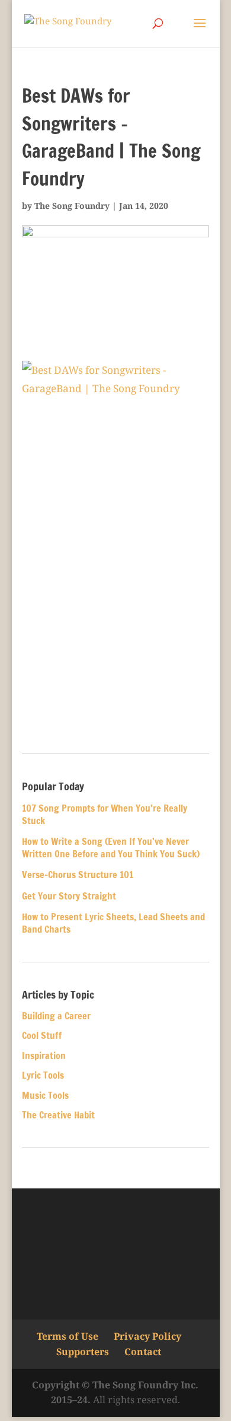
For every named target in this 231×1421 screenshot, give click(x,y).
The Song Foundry (72, 205)
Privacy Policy (147, 1336)
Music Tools (45, 1095)
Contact (142, 1351)
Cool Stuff (42, 1035)
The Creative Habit (58, 1114)
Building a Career (56, 1015)
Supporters (82, 1351)
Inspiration (44, 1055)
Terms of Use (67, 1336)
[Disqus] (115, 576)
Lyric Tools (43, 1075)
